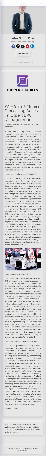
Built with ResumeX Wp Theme (23, 62)
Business (15, 408)
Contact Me (23, 53)
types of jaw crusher (29, 219)
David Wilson (9, 127)
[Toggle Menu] (42, 3)
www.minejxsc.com (13, 386)
